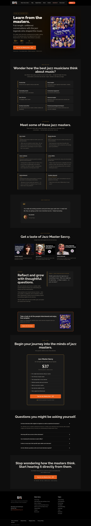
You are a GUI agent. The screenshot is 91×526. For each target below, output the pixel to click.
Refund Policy (23, 520)
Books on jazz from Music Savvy (41, 506)
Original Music (38, 2)
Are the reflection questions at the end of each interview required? (36, 447)
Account (60, 513)
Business (60, 511)
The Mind (60, 505)
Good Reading (61, 506)
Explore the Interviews (27, 325)
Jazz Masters (61, 501)
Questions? (55, 2)
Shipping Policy (32, 520)
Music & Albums (37, 503)
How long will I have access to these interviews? (32, 434)
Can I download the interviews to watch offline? (32, 438)
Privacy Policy (41, 520)
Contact (49, 2)
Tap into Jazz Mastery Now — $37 (24, 47)
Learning (60, 508)
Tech (59, 510)
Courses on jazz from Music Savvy (41, 504)
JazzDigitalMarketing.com (17, 509)
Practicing (60, 503)
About (44, 2)
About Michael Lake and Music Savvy (42, 501)
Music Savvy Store (25, 2)
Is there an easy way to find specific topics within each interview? (36, 443)
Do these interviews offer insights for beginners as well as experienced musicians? (40, 423)
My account (62, 2)
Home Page (36, 499)
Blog (32, 2)
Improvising (61, 499)
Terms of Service (14, 520)
